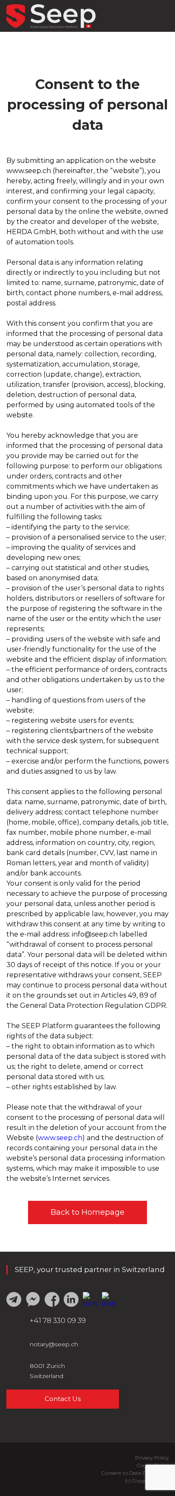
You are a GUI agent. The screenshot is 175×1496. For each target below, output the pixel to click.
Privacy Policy (152, 1457)
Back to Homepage (87, 1212)
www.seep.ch (60, 1138)
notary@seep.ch (54, 1344)
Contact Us (63, 1399)
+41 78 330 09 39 (58, 1320)
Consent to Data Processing (135, 1473)
